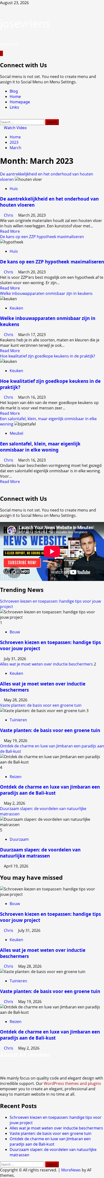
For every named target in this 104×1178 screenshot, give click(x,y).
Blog (14, 91)
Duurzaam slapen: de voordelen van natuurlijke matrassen (40, 853)
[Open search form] (1, 116)
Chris (9, 215)
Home (15, 96)
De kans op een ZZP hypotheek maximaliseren (42, 236)
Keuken (16, 308)
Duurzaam (19, 839)
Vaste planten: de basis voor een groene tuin (41, 705)
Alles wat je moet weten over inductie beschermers (46, 664)
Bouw (15, 632)
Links (14, 107)
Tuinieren (18, 720)
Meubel (16, 433)
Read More (10, 231)
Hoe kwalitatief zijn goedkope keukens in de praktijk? (47, 356)
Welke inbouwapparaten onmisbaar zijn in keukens (46, 293)
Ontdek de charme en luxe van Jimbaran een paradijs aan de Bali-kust (50, 790)
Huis (14, 188)
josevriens (25, 23)
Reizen (16, 776)
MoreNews (71, 1170)
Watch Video (15, 127)
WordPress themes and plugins (72, 1083)
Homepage (20, 102)
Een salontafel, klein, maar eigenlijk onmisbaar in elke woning (40, 447)
